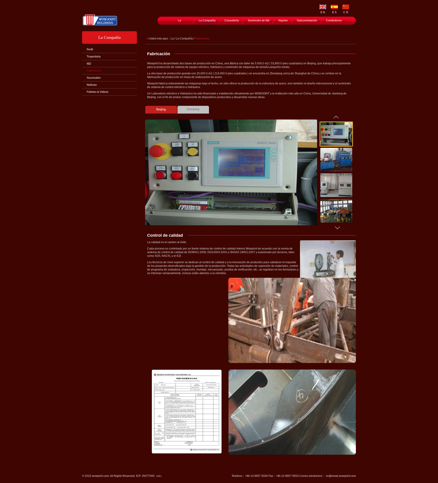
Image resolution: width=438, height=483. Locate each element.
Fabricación (94, 70)
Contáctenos (334, 20)
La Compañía (207, 20)
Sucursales (94, 77)
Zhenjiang (193, 109)
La (179, 20)
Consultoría (231, 20)
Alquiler (283, 20)
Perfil (90, 49)
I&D (89, 63)
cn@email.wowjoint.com (341, 476)
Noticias (92, 84)
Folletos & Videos (97, 91)
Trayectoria (94, 56)
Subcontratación (307, 20)
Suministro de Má (258, 20)
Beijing (161, 109)
